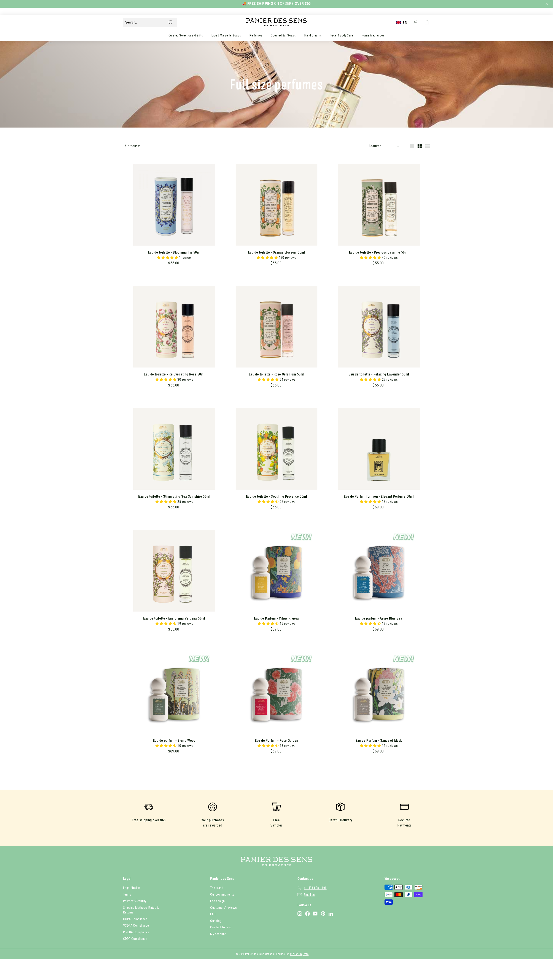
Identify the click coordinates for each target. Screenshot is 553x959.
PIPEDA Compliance (136, 932)
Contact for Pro (220, 927)
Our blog (215, 921)
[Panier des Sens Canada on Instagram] (299, 913)
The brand (216, 888)
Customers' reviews (223, 908)
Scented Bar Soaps (283, 35)
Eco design (217, 901)
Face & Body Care (342, 35)
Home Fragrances (373, 35)
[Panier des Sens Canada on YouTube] (315, 913)
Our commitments (222, 894)
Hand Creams (313, 35)
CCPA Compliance (135, 919)
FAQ (213, 914)
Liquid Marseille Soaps (226, 35)
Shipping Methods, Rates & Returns (141, 910)
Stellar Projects (299, 954)
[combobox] (401, 22)
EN (405, 22)
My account (218, 934)
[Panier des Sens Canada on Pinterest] (323, 913)
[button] (547, 4)
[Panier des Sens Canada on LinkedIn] (331, 913)
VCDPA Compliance (136, 925)
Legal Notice (131, 888)
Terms (127, 894)
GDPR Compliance (135, 939)
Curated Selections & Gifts (185, 35)
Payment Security (134, 901)
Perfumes (255, 35)
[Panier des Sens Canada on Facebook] (307, 913)
